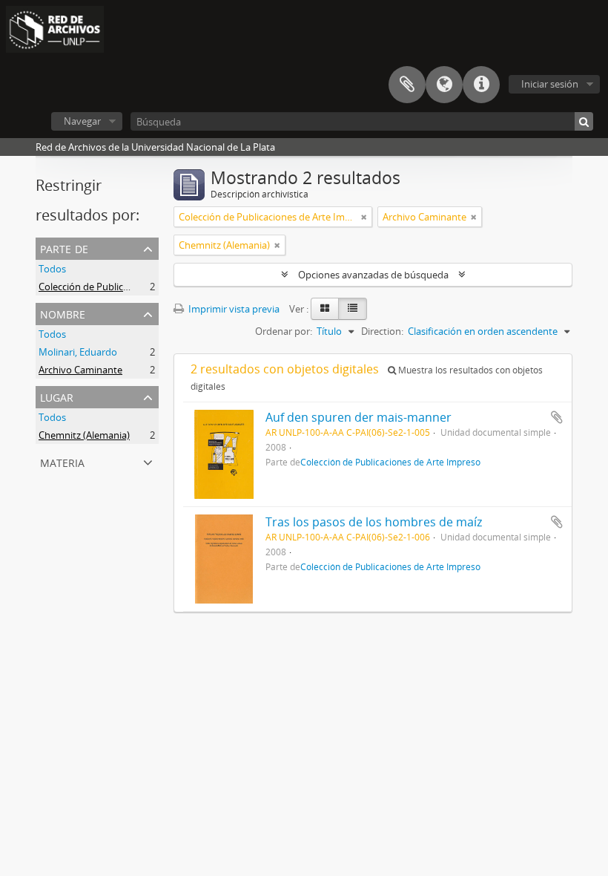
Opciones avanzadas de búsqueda (373, 274)
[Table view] (352, 309)
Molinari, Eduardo (78, 352)
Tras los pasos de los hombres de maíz (373, 522)
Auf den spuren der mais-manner (358, 417)
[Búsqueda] (584, 121)
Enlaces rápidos (481, 84)
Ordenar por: (283, 331)
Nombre (62, 313)
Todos (52, 268)
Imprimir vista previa (233, 309)
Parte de (64, 248)
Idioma (444, 84)
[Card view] (325, 309)
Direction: (382, 331)
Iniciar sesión (549, 84)
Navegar (82, 121)
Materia (62, 461)
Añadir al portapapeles (556, 417)
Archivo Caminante (80, 369)
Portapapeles (407, 84)
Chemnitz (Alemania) (84, 435)
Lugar (56, 396)
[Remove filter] (364, 216)
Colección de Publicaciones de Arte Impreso (134, 286)
